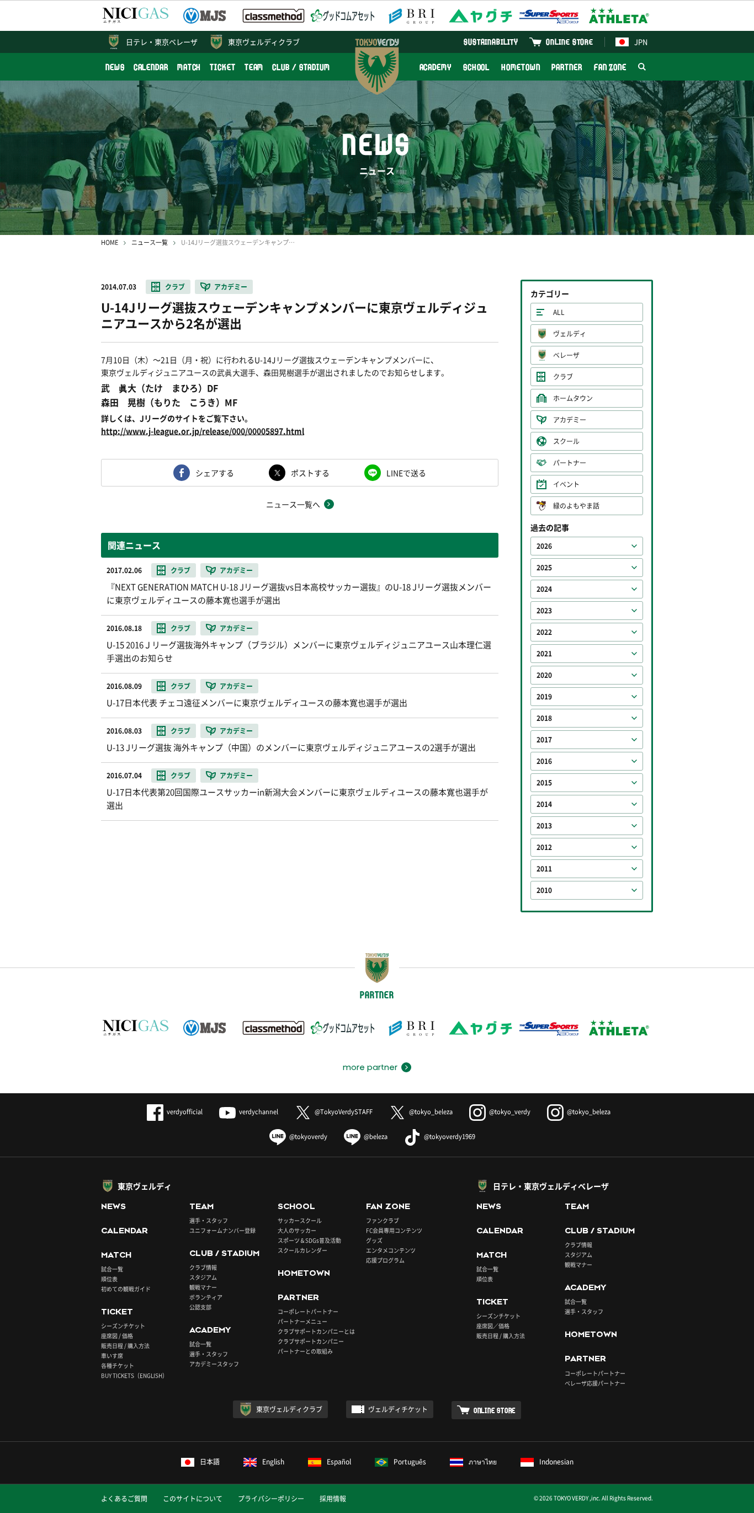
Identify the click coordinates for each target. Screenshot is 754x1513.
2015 (544, 783)
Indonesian (556, 1462)
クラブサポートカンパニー (311, 1341)
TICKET (222, 67)
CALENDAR (151, 67)
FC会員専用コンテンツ (394, 1230)
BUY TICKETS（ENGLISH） (134, 1375)
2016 (544, 761)
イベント (566, 484)
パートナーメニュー (302, 1321)
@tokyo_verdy (509, 1111)
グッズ (374, 1240)
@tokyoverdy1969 (449, 1136)
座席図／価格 (492, 1326)
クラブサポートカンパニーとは (316, 1331)
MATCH (189, 67)
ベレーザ (566, 355)
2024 (544, 589)
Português (410, 1462)
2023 (544, 611)
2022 (544, 632)
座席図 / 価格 (117, 1336)
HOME (109, 242)
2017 (544, 740)
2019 (544, 697)
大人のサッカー (297, 1230)
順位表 (109, 1279)
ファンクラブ (382, 1220)
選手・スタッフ (208, 1220)
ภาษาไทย (483, 1462)
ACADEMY (436, 67)
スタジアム (203, 1277)
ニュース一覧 (149, 242)
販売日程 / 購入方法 (125, 1345)
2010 (544, 890)
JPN (640, 41)
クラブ (175, 287)
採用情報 (333, 1499)
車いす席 (112, 1355)
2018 (544, 718)
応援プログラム (385, 1260)
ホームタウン (573, 398)
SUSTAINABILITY (491, 42)
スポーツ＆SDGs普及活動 (309, 1240)
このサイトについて (192, 1499)
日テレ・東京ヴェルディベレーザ (551, 1185)
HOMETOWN (520, 67)
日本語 (210, 1462)
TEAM (254, 67)
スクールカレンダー (302, 1250)
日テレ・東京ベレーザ (162, 41)
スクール (566, 441)
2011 (544, 869)
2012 (544, 847)
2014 (544, 804)
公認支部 (200, 1307)
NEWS (115, 67)
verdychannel (258, 1111)
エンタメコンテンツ (391, 1250)
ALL (559, 312)
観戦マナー (203, 1287)
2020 (544, 675)
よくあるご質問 (124, 1499)
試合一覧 (112, 1269)
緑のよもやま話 (576, 506)
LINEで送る (406, 472)
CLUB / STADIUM (301, 67)
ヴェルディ (569, 334)
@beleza (375, 1136)
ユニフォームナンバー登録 (222, 1230)
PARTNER (566, 67)
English (273, 1462)
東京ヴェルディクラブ (264, 41)
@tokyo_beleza (431, 1111)
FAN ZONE (610, 67)
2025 (544, 568)
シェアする (214, 472)
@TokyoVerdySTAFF (344, 1111)
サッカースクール (300, 1220)
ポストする (310, 472)
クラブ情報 (203, 1267)
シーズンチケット (123, 1326)
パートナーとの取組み (305, 1351)
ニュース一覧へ (293, 504)
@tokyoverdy (308, 1136)
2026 (544, 546)
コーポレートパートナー (308, 1311)
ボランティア (205, 1297)
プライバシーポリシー (271, 1499)
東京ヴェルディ (145, 1185)
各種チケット (117, 1365)
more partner (370, 1067)
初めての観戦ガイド (126, 1289)
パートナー (569, 463)
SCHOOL (476, 67)
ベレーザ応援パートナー (595, 1383)
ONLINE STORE (569, 42)
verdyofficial (185, 1111)
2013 (544, 826)
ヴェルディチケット (398, 1409)
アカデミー (230, 287)
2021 (544, 654)
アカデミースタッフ (214, 1364)
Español (339, 1462)
